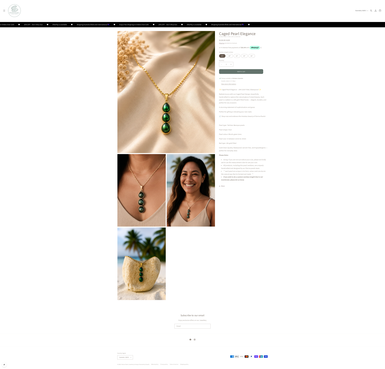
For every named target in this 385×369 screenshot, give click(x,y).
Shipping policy (184, 364)
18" (222, 56)
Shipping (221, 43)
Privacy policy (164, 364)
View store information (228, 84)
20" (229, 56)
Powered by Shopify (144, 364)
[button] (4, 10)
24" (244, 56)
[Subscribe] (208, 326)
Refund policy (154, 364)
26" (252, 56)
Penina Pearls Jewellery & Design (130, 364)
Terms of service (174, 364)
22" (237, 56)
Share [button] (223, 186)
